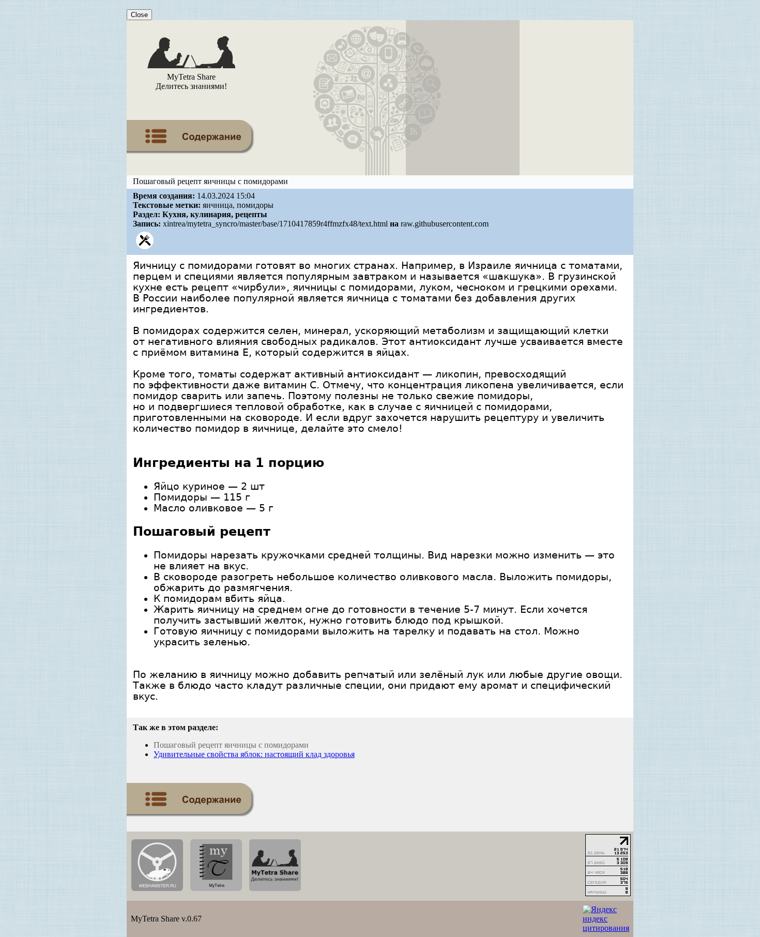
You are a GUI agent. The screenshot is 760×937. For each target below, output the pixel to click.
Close (139, 15)
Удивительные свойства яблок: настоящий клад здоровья (254, 754)
